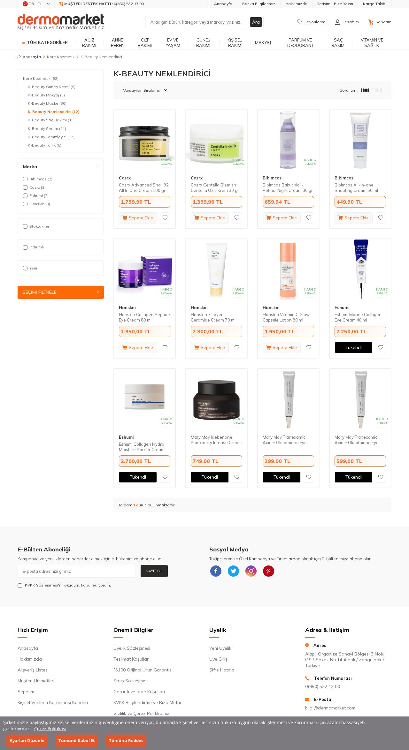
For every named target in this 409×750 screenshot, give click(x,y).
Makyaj (263, 42)
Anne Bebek (117, 42)
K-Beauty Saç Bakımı (50, 119)
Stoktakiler (39, 226)
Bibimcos (272, 177)
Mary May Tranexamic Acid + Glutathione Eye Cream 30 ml (357, 440)
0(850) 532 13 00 (322, 686)
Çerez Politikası (50, 728)
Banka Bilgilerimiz (258, 3)
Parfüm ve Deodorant (300, 42)
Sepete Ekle (141, 218)
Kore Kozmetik (60, 56)
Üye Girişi (218, 659)
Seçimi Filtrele (40, 292)
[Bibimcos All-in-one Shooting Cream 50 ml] (360, 140)
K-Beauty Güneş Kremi (51, 86)
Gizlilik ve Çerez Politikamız (141, 713)
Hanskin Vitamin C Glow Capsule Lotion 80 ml (286, 317)
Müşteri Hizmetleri (36, 681)
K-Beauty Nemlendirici (54, 111)
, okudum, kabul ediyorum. (68, 585)
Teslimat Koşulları (131, 659)
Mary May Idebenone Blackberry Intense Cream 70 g (216, 440)
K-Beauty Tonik (44, 145)
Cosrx (125, 177)
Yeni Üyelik (220, 648)
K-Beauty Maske (47, 103)
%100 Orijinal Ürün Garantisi (143, 670)
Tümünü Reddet (126, 741)
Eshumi (342, 307)
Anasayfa (223, 3)
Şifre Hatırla (221, 670)
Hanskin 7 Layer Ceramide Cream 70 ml (213, 317)
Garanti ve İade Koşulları (139, 691)
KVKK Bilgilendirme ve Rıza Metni (147, 702)
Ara (256, 22)
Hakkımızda (296, 3)
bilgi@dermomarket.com (330, 708)
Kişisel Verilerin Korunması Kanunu (53, 702)
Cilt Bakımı (145, 42)
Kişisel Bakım (235, 42)
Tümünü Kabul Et (76, 741)
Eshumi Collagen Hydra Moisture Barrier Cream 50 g (142, 447)
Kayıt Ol (154, 570)
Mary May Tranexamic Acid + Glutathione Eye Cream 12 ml (285, 440)
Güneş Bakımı (203, 42)
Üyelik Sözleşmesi (131, 648)
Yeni (33, 268)
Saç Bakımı (338, 42)
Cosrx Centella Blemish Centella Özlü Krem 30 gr (215, 187)
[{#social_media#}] (215, 571)
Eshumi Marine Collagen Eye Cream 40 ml (358, 317)
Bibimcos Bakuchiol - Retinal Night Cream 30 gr (288, 187)
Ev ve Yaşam (173, 42)
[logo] (61, 22)
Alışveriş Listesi (33, 670)
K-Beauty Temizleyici (51, 136)
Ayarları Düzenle (27, 741)
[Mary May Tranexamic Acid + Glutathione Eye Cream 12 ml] (288, 399)
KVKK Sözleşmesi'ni (43, 585)
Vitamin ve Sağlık (372, 42)
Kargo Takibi (374, 3)
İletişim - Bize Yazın (335, 3)
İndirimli (36, 247)
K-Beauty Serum (47, 128)
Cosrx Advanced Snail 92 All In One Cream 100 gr (144, 187)
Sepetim (26, 691)
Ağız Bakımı (89, 42)
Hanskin (127, 307)
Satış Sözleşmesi (131, 681)
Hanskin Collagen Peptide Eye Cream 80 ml (144, 317)
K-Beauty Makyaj (46, 95)
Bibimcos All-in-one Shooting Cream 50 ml (356, 187)
